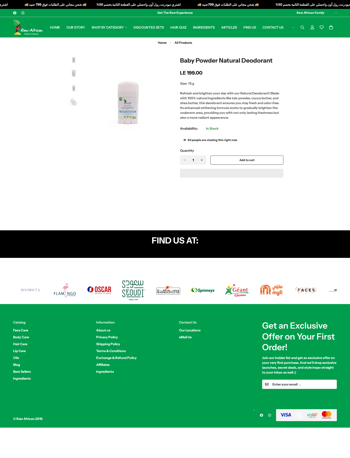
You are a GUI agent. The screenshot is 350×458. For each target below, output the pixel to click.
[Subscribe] (332, 384)
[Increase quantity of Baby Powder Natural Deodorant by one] (201, 160)
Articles (229, 27)
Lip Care (19, 351)
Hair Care (20, 344)
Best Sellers (22, 371)
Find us (249, 27)
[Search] (302, 27)
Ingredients (204, 27)
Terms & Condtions (111, 351)
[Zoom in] (161, 60)
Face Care (20, 330)
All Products (183, 43)
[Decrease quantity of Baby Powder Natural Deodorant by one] (184, 160)
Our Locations (190, 330)
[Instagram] (23, 13)
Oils (16, 358)
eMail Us (185, 337)
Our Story (75, 27)
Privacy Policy (107, 337)
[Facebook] (14, 13)
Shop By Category (108, 27)
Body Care (21, 337)
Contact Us (272, 27)
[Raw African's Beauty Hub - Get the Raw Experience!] (28, 27)
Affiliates (103, 365)
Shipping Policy (108, 344)
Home (55, 27)
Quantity (187, 150)
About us (103, 330)
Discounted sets (148, 27)
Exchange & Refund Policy (116, 358)
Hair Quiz (178, 27)
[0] (331, 27)
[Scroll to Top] (342, 436)
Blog (16, 365)
